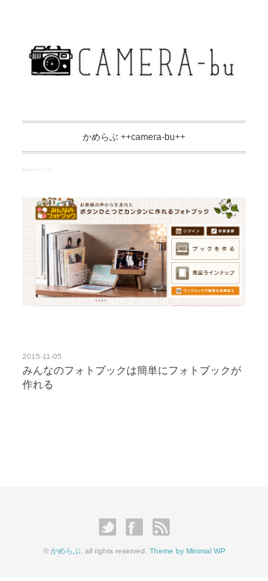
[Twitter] (111, 526)
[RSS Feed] (161, 526)
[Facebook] (138, 526)
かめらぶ (65, 551)
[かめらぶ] (134, 48)
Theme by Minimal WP (188, 551)
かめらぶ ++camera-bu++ (134, 137)
